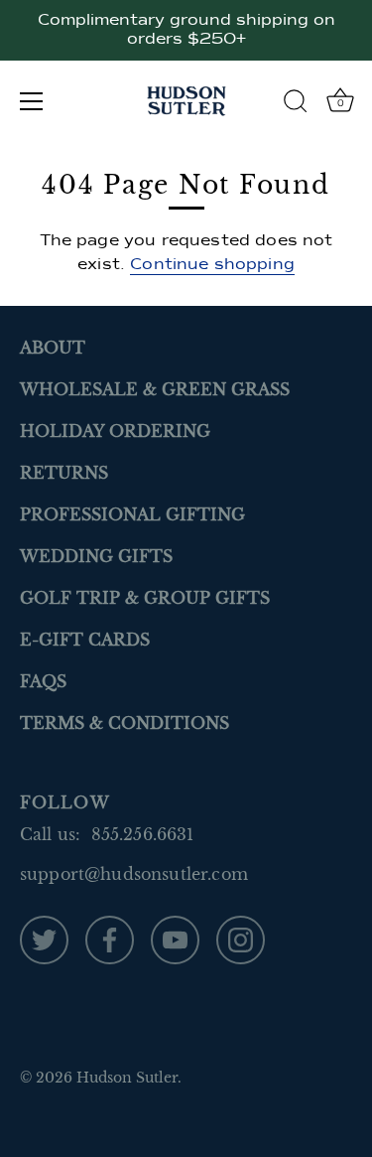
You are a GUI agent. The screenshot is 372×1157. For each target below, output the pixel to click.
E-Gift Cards (85, 640)
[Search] (295, 104)
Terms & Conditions (124, 723)
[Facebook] (109, 938)
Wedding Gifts (96, 556)
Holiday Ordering (115, 431)
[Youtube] (175, 938)
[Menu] (32, 101)
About (52, 348)
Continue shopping (212, 264)
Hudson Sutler (127, 1078)
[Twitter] (44, 938)
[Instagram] (240, 938)
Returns (64, 473)
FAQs (43, 681)
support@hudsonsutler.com (134, 874)
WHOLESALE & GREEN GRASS (155, 389)
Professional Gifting (132, 514)
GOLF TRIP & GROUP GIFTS (145, 598)
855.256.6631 (142, 834)
